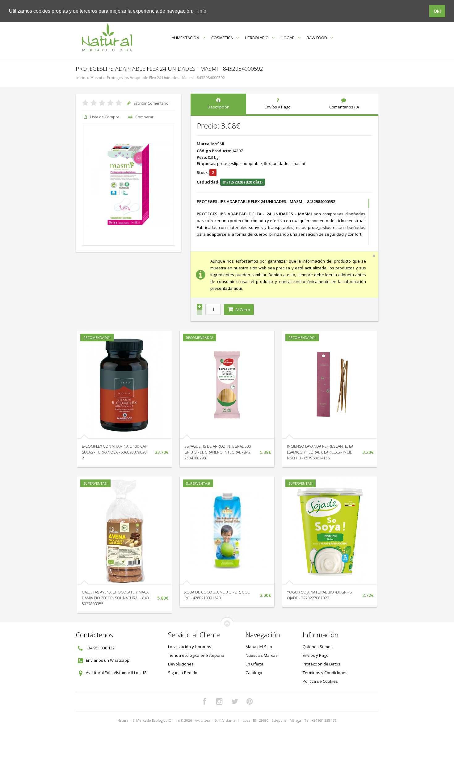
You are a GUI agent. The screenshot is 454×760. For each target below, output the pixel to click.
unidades (282, 163)
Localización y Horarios (189, 646)
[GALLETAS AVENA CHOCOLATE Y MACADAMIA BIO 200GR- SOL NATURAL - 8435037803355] (124, 530)
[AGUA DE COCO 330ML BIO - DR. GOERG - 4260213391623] (227, 530)
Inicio (81, 77)
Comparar (144, 117)
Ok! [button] (437, 11)
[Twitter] (235, 701)
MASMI (217, 143)
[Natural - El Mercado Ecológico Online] (107, 37)
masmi (298, 163)
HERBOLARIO (257, 37)
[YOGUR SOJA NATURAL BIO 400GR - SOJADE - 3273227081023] (329, 530)
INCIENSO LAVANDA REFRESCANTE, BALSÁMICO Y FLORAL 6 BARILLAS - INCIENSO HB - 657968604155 (320, 452)
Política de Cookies (320, 681)
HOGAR (288, 37)
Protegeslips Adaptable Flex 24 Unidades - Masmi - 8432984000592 (166, 77)
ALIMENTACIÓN (185, 37)
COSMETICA (222, 37)
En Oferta (254, 664)
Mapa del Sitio (259, 646)
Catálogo (254, 672)
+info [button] (200, 11)
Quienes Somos (318, 646)
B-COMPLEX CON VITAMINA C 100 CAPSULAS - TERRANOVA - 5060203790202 (114, 452)
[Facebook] (204, 701)
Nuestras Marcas (262, 655)
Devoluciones (181, 664)
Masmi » (98, 77)
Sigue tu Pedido (182, 672)
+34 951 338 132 (100, 648)
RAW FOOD (317, 37)
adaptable (252, 163)
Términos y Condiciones (325, 672)
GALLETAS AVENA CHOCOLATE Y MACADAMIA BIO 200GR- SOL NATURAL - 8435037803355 (115, 597)
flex (267, 163)
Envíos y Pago (316, 655)
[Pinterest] (250, 701)
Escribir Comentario (151, 103)
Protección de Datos (321, 664)
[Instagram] (219, 701)
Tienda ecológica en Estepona (196, 655)
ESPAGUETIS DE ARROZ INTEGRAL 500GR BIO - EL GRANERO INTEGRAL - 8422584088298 (217, 452)
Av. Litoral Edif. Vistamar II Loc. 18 (116, 672)
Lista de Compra (104, 117)
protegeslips (229, 163)
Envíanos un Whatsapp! (108, 660)
